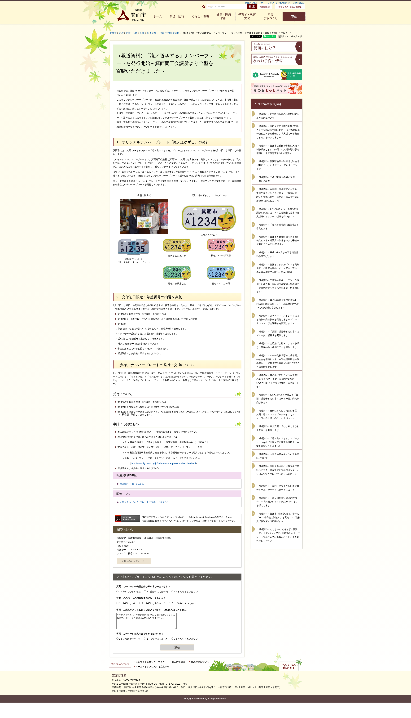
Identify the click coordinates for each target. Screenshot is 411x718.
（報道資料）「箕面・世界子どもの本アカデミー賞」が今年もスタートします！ (277, 488)
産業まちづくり (270, 16)
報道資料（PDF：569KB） (133, 484)
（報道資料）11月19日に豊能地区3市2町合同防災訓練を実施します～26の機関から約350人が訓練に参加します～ (278, 304)
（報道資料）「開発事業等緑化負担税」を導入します (277, 226)
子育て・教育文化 (247, 16)
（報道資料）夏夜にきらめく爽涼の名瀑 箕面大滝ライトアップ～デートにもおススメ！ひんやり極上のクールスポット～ (277, 414)
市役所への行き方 (120, 664)
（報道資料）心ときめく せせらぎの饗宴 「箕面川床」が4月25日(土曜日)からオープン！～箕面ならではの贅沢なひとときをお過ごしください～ (278, 535)
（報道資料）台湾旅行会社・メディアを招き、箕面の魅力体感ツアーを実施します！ (277, 345)
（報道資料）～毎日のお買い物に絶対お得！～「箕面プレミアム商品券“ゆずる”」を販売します (277, 502)
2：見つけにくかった (157, 638)
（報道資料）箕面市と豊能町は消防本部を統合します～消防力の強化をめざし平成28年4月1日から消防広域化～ (277, 240)
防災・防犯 (177, 16)
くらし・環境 (200, 16)
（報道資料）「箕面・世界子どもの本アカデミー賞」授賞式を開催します (277, 333)
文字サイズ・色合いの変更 (290, 7)
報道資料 (151, 33)
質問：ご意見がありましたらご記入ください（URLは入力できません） (152, 609)
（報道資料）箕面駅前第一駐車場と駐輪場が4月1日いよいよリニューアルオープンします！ (277, 165)
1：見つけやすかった (130, 638)
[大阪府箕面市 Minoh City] (131, 15)
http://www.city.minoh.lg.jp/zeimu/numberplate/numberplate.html (163, 463)
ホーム (157, 16)
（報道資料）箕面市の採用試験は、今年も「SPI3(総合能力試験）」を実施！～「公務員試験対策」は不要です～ (278, 517)
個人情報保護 (178, 661)
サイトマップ (267, 2)
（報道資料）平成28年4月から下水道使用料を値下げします (277, 254)
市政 (294, 16)
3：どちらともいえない (186, 591)
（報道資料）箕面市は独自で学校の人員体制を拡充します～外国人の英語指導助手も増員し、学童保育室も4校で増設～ (277, 149)
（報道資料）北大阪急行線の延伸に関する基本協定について (277, 116)
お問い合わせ (283, 2)
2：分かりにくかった (157, 591)
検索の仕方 (265, 7)
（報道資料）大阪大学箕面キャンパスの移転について (277, 456)
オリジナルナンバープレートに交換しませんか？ (144, 502)
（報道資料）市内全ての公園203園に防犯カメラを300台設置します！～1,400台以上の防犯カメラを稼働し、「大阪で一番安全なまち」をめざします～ (278, 132)
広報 (142, 33)
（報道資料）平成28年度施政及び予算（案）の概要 (275, 179)
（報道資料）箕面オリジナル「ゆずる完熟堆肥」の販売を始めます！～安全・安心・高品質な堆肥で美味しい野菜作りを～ (277, 268)
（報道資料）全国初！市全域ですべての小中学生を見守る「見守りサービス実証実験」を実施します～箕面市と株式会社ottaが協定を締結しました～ (277, 195)
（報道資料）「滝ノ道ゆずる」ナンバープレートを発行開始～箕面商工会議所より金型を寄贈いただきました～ (277, 442)
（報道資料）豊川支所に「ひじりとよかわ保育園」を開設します (277, 428)
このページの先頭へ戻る (289, 666)
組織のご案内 (251, 2)
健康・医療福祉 (224, 16)
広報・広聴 (131, 33)
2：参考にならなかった (154, 603)
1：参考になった (127, 603)
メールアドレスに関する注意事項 (152, 666)
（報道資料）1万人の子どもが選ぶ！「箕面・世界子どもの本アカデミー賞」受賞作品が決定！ (277, 398)
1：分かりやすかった (130, 591)
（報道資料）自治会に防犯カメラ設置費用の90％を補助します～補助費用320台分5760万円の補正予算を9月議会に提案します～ (277, 381)
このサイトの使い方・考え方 (150, 661)
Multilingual (298, 2)
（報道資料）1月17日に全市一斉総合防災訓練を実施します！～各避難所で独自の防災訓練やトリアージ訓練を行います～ (277, 213)
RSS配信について (200, 661)
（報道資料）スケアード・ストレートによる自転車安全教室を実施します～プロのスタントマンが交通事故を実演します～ (277, 319)
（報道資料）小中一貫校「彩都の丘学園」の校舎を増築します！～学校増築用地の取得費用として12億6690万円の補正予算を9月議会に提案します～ (277, 361)
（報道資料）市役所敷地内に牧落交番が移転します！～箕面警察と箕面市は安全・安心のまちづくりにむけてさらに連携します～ (277, 472)
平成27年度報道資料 (169, 33)
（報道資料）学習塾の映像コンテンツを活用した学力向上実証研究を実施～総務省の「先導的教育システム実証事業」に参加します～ (277, 286)
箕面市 (113, 33)
